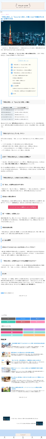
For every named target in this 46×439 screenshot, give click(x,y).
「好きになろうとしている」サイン (20, 67)
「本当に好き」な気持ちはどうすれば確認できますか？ (25, 90)
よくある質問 (16, 85)
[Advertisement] (23, 304)
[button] (38, 322)
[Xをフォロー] (12, 329)
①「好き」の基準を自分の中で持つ (21, 75)
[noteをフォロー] (34, 332)
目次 (21, 61)
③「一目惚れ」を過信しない (19, 80)
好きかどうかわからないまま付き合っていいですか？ (24, 88)
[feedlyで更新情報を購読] (12, 335)
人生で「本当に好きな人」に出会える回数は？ (22, 70)
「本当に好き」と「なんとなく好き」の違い (22, 64)
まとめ (14, 93)
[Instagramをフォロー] (34, 329)
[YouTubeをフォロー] (12, 332)
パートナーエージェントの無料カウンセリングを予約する (23, 207)
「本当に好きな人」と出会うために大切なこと (22, 72)
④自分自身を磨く (17, 83)
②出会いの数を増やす (18, 78)
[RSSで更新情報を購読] (34, 335)
